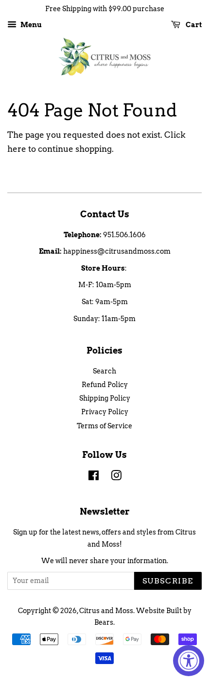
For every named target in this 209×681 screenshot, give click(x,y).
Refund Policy (105, 384)
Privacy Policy (104, 411)
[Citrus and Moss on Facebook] (93, 477)
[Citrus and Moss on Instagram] (116, 477)
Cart (193, 25)
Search (104, 371)
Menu (30, 25)
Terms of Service (104, 426)
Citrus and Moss (106, 610)
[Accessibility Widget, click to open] (188, 660)
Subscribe (167, 580)
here (16, 149)
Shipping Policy (104, 398)
